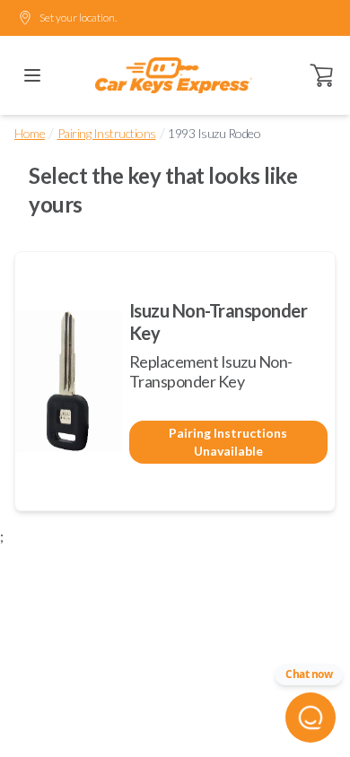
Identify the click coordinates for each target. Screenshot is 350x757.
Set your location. (78, 17)
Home (29, 133)
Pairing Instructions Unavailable (228, 441)
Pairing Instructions (106, 133)
